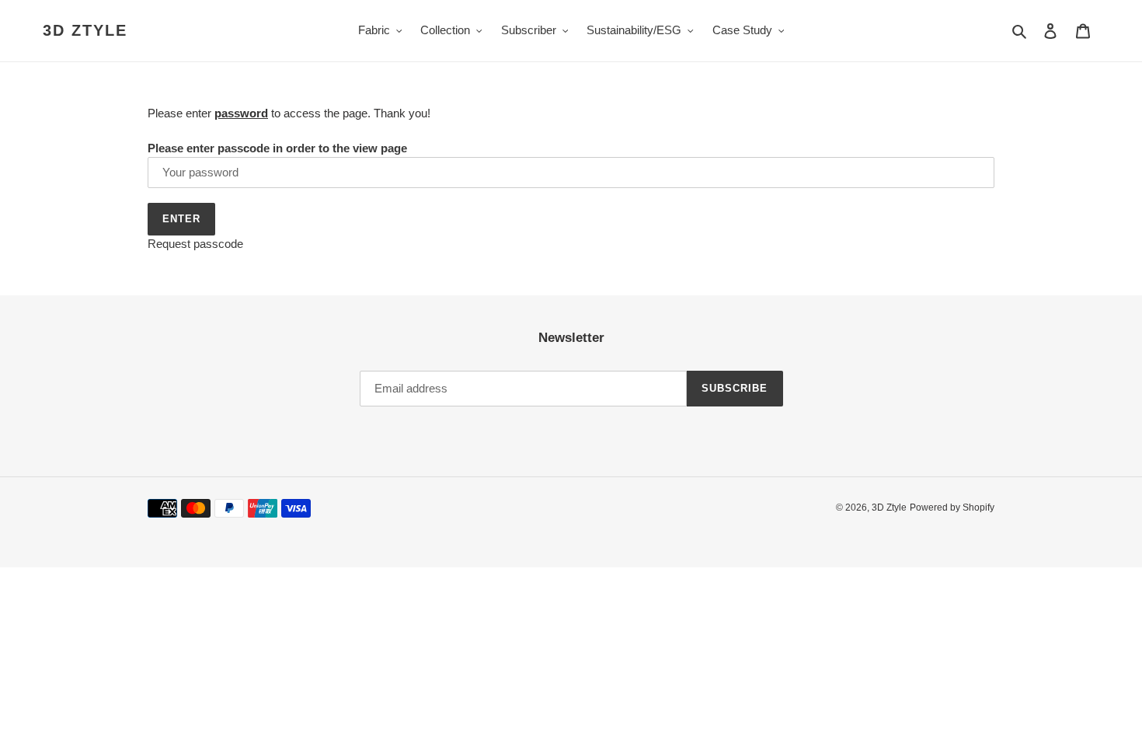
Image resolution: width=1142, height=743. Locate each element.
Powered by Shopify (952, 507)
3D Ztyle (85, 30)
